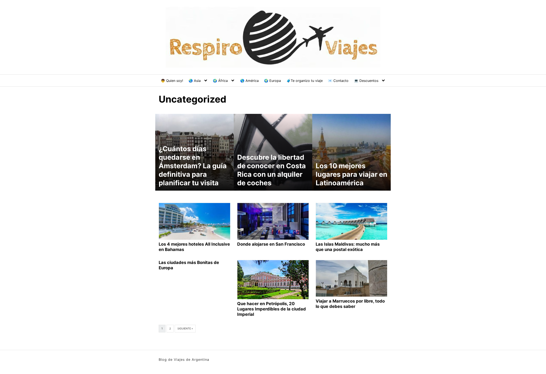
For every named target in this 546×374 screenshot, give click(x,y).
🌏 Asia (195, 80)
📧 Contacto (338, 80)
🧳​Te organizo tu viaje (304, 80)
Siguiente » (185, 328)
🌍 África (220, 80)
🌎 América (249, 80)
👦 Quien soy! (172, 80)
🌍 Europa (272, 80)
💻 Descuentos (366, 80)
